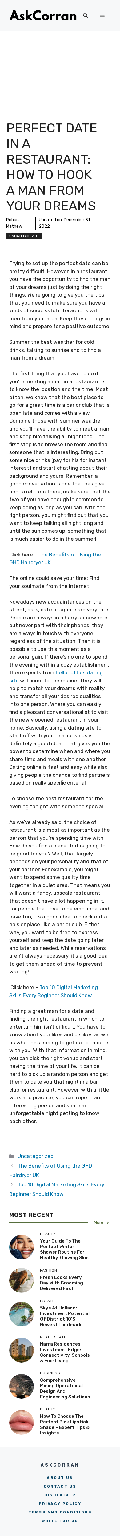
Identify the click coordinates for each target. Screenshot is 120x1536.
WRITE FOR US (60, 1521)
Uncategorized (23, 236)
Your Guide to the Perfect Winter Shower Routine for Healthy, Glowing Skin (64, 1249)
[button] (85, 15)
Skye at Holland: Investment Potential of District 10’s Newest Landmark (65, 1316)
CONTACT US (60, 1486)
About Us (60, 1478)
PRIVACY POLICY (60, 1503)
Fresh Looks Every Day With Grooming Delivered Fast (61, 1283)
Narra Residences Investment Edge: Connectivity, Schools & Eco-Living (65, 1352)
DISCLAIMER (60, 1495)
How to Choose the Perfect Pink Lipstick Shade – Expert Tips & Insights (65, 1424)
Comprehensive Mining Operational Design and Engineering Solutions (65, 1388)
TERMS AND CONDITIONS (60, 1512)
